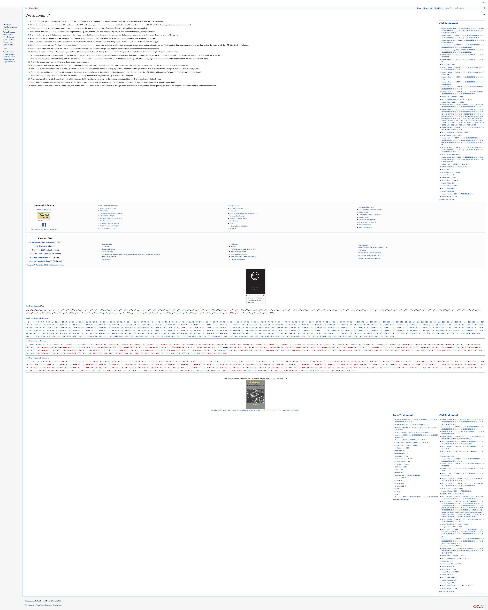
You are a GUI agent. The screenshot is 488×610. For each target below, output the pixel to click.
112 (458, 120)
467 (109, 333)
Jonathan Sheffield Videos (367, 222)
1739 (32, 336)
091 (407, 345)
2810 (267, 336)
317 (376, 327)
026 (126, 345)
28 (455, 30)
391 (238, 330)
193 (299, 325)
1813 (43, 336)
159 (152, 325)
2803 (230, 336)
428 (398, 330)
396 (260, 330)
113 (461, 120)
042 (196, 345)
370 (148, 330)
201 (333, 325)
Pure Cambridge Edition (238, 259)
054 (247, 345)
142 (453, 125)
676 (364, 333)
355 (83, 330)
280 (217, 327)
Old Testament (448, 23)
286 (243, 327)
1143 (447, 333)
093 (416, 345)
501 (256, 333)
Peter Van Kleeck (105, 228)
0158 (286, 347)
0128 (135, 347)
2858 (345, 336)
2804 (236, 336)
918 (437, 333)
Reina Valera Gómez (36, 261)
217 (402, 325)
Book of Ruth (445, 64)
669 (359, 333)
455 (57, 333)
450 (35, 333)
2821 (324, 336)
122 (442, 122)
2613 (157, 336)
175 (221, 325)
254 (104, 327)
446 (476, 330)
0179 (396, 347)
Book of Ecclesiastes (447, 132)
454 (52, 333)
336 (459, 327)
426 (389, 330)
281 (221, 327)
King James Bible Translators (109, 223)
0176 (380, 347)
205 (351, 325)
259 (126, 327)
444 (467, 330)
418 (355, 330)
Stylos (231, 223)
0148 (234, 347)
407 (307, 330)
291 (264, 327)
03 (33, 345)
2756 (194, 336)
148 (469, 125)
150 (475, 125)
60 (474, 114)
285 (238, 327)
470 (122, 333)
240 (44, 327)
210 (372, 325)
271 (178, 327)
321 (394, 327)
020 (101, 345)
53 (461, 114)
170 (199, 325)
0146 (224, 347)
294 (277, 327)
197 (316, 325)
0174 (370, 347)
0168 (338, 347)
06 (43, 345)
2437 (110, 336)
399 (273, 330)
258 (122, 327)
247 (74, 327)
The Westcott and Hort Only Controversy (243, 249)
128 (459, 122)
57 (469, 114)
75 (461, 116)
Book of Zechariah (447, 194)
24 (448, 30)
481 (169, 333)
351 (65, 330)
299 (299, 327)
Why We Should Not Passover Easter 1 (371, 247)
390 (234, 330)
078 (351, 345)
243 (57, 327)
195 (307, 325)
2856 (334, 336)
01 (26, 345)
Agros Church (106, 259)
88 (444, 118)
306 (329, 327)
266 (156, 327)
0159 (291, 347)
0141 (198, 347)
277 (204, 327)
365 (126, 330)
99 (465, 118)
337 (463, 327)
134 (475, 122)
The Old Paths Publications (108, 205)
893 (433, 333)
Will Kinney (362, 250)
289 (256, 327)
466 (104, 333)
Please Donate (43, 209)
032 (152, 345)
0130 (146, 347)
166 (182, 325)
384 (208, 330)
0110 (43, 347)
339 (471, 327)
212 (381, 325)
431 (411, 330)
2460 (131, 336)
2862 (366, 336)
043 (200, 345)
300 (303, 327)
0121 (99, 347)
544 (290, 333)
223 (428, 325)
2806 (246, 336)
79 (469, 116)
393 (247, 330)
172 (208, 325)
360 (104, 330)
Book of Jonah (445, 177)
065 (295, 345)
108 (448, 120)
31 (461, 30)
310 (346, 327)
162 (165, 325)
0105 (473, 345)
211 (377, 325)
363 (117, 330)
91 (450, 118)
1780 (38, 336)
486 (191, 333)
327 (420, 327)
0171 (354, 347)
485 (186, 333)
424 (381, 330)
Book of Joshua (446, 54)
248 (78, 327)
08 (50, 345)
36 (471, 30)
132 (469, 122)
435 (428, 330)
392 (243, 330)
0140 (192, 347)
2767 (209, 336)
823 (381, 333)
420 (363, 330)
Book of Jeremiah (446, 147)
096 (429, 345)
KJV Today (103, 210)
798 (377, 333)
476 (148, 333)
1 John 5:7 (105, 246)
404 (294, 330)
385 (212, 330)
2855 (329, 336)
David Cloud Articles (365, 227)
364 (122, 330)
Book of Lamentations (448, 154)
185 (264, 325)
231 (463, 325)
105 (481, 118)
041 (191, 345)
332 (441, 327)
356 (87, 330)
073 (330, 345)
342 (27, 330)
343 (31, 330)
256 (113, 327)
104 (478, 118)
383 (204, 330)
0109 (38, 347)
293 (273, 327)
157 (143, 325)
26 (452, 30)
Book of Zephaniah (447, 188)
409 (316, 330)
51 (457, 114)
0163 (312, 347)
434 (424, 330)
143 (456, 125)
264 (148, 327)
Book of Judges (446, 59)
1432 (478, 333)
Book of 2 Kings (446, 82)
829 (407, 333)
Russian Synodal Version (40, 257)
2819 (314, 336)
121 (481, 120)
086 (386, 345)
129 (461, 122)
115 (466, 120)
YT (113, 228)
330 (433, 327)
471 (126, 333)
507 (281, 333)
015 (79, 345)
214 (389, 325)
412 (329, 330)
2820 (319, 336)
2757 (199, 336)
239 (40, 327)
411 (325, 330)
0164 (317, 347)
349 (57, 330)
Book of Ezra (445, 96)
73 (457, 116)
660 (351, 333)
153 (126, 325)
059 (269, 345)
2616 (173, 336)
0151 (250, 347)
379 (186, 330)
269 (169, 327)
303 (316, 327)
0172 (359, 347)
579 (303, 333)
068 (308, 345)
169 (195, 325)
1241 (457, 333)
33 (465, 30)
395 (256, 330)
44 (444, 32)
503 (264, 333)
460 (78, 333)
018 (92, 345)
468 (113, 333)
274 (191, 327)
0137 (177, 347)
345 (40, 330)
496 (234, 333)
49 (453, 32)
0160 (297, 347)
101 (470, 118)
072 (325, 345)
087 (390, 345)
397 (264, 330)
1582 (27, 336)
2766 (204, 336)
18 (479, 28)
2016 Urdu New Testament (40, 254)
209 (368, 325)
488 (199, 333)
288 (251, 327)
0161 (302, 347)
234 (476, 325)
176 (225, 325)
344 (35, 330)
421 (368, 330)
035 (165, 345)
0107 (27, 347)
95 (457, 118)
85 (480, 116)
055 (252, 345)
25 (450, 30)
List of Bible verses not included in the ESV (244, 256)
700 (372, 333)
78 (467, 116)
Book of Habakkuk (447, 186)
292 (269, 327)
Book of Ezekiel (446, 157)
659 (346, 333)
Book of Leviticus (446, 40)
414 (338, 330)
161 (160, 325)
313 (359, 327)
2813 (282, 336)
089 (399, 345)
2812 (277, 336)
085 (381, 345)
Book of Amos (445, 172)
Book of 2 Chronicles (447, 92)
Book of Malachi (446, 196)
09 (54, 345)
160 (156, 325)
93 (453, 118)
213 (385, 325)
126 (453, 122)
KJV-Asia (232, 211)
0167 (333, 347)
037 (174, 345)
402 (286, 330)
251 (91, 327)
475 (143, 333)
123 (445, 122)
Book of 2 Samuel (446, 72)
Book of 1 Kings (446, 77)
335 (454, 327)
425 (385, 330)
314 (363, 327)
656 (333, 333)
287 (247, 327)
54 (463, 114)
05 (40, 345)
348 (52, 330)
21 (442, 30)
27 (453, 30)
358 (96, 330)
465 (100, 333)
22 (444, 30)
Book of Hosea (446, 166)
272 (182, 327)
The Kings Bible (105, 221)
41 (480, 30)
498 (243, 333)
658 (342, 333)
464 (96, 333)
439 (446, 330)
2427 (105, 336)
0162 (307, 347)
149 (472, 125)
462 (87, 333)
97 (461, 118)
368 (139, 330)
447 (480, 330)
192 (294, 325)
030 (144, 345)
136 (480, 122)
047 (217, 345)
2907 (386, 336)
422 (372, 330)
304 (320, 327)
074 (334, 345)
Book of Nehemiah (447, 99)
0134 (161, 347)
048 (221, 345)
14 (471, 28)
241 (48, 327)
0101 (452, 345)
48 (452, 32)
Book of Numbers (446, 45)
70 (452, 116)
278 (208, 327)
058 (265, 345)
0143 (208, 347)
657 (338, 333)
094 (420, 345)
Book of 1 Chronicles (447, 87)
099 (442, 345)
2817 (303, 336)
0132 (156, 347)
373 (160, 330)
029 (139, 345)
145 (461, 125)
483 (178, 333)
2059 (64, 336)
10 (464, 28)
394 (251, 330)
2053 (58, 336)
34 (467, 30)
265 (152, 327)
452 (44, 333)
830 (411, 333)
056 (256, 345)
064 (291, 345)
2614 (163, 336)
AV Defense (233, 221)
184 (260, 325)
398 (269, 330)
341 (480, 327)
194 (303, 325)
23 (446, 30)
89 (446, 118)
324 (407, 327)
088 (394, 345)
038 (178, 345)
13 (469, 28)
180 (243, 325)
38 (474, 30)
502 (260, 333)
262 (139, 327)
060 (273, 345)
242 (52, 327)
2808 (256, 336)
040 (187, 345)
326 (415, 327)
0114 (63, 347)
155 (135, 325)
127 (456, 122)
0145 (218, 347)
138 (442, 125)
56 (467, 114)
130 (464, 122)
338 (467, 327)
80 (471, 116)
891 (424, 333)
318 (381, 327)
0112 (53, 347)
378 (182, 330)
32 (463, 30)
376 (173, 330)
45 (446, 32)
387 (221, 330)
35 (469, 30)
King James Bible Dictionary (108, 226)
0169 (344, 347)
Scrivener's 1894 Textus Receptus (45, 250)
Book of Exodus (446, 35)
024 (118, 345)
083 (373, 345)
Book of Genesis (446, 28)
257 (117, 327)
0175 (375, 347)
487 (195, 333)
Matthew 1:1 (234, 244)
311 (351, 327)
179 (238, 325)
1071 (442, 333)
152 (122, 325)
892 (428, 333)
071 (321, 345)
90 (448, 118)
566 (299, 333)
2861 (360, 336)
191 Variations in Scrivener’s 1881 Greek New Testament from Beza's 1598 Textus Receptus (131, 254)
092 (412, 345)
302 (312, 327)
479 (160, 333)
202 (338, 325)
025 (122, 345)
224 (433, 325)
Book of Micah (445, 180)
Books (104, 256)
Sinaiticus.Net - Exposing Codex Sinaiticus (243, 213)
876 (420, 333)
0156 (276, 347)
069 (312, 345)
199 (325, 325)
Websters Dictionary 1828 (238, 218)
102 (473, 118)
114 (463, 120)
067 (304, 345)
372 (156, 330)
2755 (189, 336)
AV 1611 (232, 229)
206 (355, 325)
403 (290, 330)
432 (415, 330)
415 (342, 330)
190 (286, 325)
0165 (323, 347)
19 (481, 28)
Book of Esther (446, 102)
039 (183, 345)
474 (139, 333)
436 (433, 330)
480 (165, 333)
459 (74, 333)
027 (131, 345)
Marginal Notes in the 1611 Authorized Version (45, 265)
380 (191, 330)
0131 (151, 347)
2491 (142, 336)
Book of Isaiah (445, 138)
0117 (78, 347)
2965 (392, 336)
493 (221, 333)
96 (459, 118)
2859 (350, 336)
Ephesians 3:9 (363, 245)
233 (471, 325)
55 (465, 114)
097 (433, 345)
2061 (74, 336)
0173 (364, 347)
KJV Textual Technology (366, 219)
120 (478, 120)
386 (217, 330)
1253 (462, 333)
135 (477, 122)
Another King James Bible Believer (110, 213)
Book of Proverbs (446, 127)
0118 (83, 347)
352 (70, 330)
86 (482, 116)
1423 (468, 333)
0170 (349, 347)
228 (450, 325)
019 (96, 345)
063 (286, 345)
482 (173, 333)
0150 (245, 347)
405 (299, 330)
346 (44, 330)
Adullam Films (363, 217)
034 (161, 345)
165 (178, 325)
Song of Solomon (446, 135)
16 (475, 28)
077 (347, 345)
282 (225, 327)
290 (260, 327)
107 (445, 120)
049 (226, 345)
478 (156, 333)
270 (173, 327)
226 (441, 325)
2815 (293, 336)
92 (452, 118)
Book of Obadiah (446, 175)
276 (199, 327)
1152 (452, 333)
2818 (308, 336)
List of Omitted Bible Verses (239, 254)
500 (251, 333)
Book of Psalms (446, 109)
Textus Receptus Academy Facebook (43, 229)
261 (135, 327)
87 (442, 118)
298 (294, 327)
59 (473, 114)
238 (35, 327)
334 (450, 327)
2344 (95, 336)
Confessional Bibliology (366, 207)
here (251, 302)
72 (455, 116)
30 (459, 30)
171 (204, 325)
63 (480, 114)
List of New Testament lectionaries (369, 258)
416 (346, 330)
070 (317, 345)
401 (281, 330)
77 (465, 116)
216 (398, 325)
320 (389, 327)
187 (273, 325)
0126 (125, 347)
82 (474, 116)
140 (448, 125)
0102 (457, 345)
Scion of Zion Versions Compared (369, 214)
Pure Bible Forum (364, 225)
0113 (58, 347)
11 (466, 28)
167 (186, 325)
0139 (187, 347)
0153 (260, 347)
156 (139, 325)
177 (230, 325)
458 (70, 333)
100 (467, 118)
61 (476, 114)
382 (199, 330)
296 (286, 327)
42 (482, 30)
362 (113, 330)
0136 (172, 347)
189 (281, 325)
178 (234, 325)
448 (27, 333)
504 (269, 333)
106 (442, 120)
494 (225, 333)
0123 (109, 347)
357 (91, 330)
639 (316, 333)
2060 (69, 336)
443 (463, 330)
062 (282, 345)
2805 (241, 336)
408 (312, 330)
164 (173, 325)
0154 (265, 347)
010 (57, 345)
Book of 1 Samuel (446, 67)
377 (178, 330)
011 (62, 345)
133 (472, 122)
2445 (121, 336)
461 (83, 333)
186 (269, 325)
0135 (166, 347)
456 (61, 333)
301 (307, 327)
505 (273, 333)
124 (448, 122)
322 (398, 327)
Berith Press (233, 206)
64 (482, 114)
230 (459, 325)
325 (411, 327)
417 (350, 330)
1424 (473, 333)
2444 (116, 336)
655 (329, 333)
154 (130, 325)
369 (143, 330)
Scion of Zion (363, 212)
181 (247, 325)
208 (364, 325)
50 (455, 32)
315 (368, 327)
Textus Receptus (107, 251)
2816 (298, 336)
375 (169, 330)
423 (376, 330)
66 (444, 116)
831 (415, 333)
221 (420, 325)
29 (457, 30)
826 (394, 333)
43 (442, 32)
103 (475, 118)
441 (454, 330)
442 (459, 330)
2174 (84, 336)
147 (467, 125)
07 (47, 345)
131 (467, 122)
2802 (225, 336)
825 (389, 333)
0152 (255, 347)
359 (100, 330)
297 (290, 327)
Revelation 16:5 (107, 244)
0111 (48, 347)
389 (230, 330)
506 (277, 333)
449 (31, 333)
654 (325, 333)
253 (100, 327)
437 (437, 330)
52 (459, 114)
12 (468, 28)
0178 (390, 347)
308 (338, 327)
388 (225, 330)
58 (471, 114)
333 (446, 327)
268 (165, 327)
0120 (93, 347)
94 (455, 118)
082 (368, 345)
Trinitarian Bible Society (237, 216)
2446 (126, 336)
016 (83, 345)
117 (471, 120)
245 (65, 327)
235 (480, 325)
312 (355, 327)
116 (468, 120)
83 (476, 116)
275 (195, 327)
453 (48, 333)
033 (157, 345)
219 (411, 325)
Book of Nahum (446, 183)
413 (333, 330)
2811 (272, 336)
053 (243, 345)
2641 (178, 336)
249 (83, 327)
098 (438, 345)
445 (471, 330)
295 (281, 327)
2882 (381, 336)
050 (230, 345)
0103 (462, 345)
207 (359, 325)
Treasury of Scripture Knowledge (110, 218)
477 (152, 333)
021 (105, 345)
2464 (137, 336)
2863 (371, 336)
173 (212, 325)
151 (117, 325)
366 (130, 330)
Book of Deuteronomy (448, 50)
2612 (152, 336)
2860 (355, 336)
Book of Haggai (446, 191)
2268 (90, 336)
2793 (220, 336)
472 (130, 333)
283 (230, 327)
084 (377, 345)
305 (325, 327)
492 (217, 333)
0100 (447, 345)
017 (88, 345)
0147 (229, 347)
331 (437, 327)
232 (467, 325)
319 (385, 327)
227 (446, 325)
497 (238, 333)
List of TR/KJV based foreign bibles (370, 253)
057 (260, 345)
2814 (287, 336)
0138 (182, 347)
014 (75, 345)
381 (195, 330)
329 (428, 327)
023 (113, 345)
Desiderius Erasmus (108, 249)
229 (454, 325)
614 (312, 333)
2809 (262, 336)
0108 (32, 347)
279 (212, 327)
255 (109, 327)
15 (473, 28)
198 (320, 325)
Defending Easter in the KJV (238, 226)
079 (355, 345)
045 (209, 345)
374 (165, 330)
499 (247, 333)
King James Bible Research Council (370, 209)
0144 (213, 347)
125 (450, 122)
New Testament (450, 199)
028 (135, 345)
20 (483, 28)
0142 (203, 347)
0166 (328, 347)
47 (450, 32)
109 (450, 120)
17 (477, 28)
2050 (53, 336)
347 (48, 330)
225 (437, 325)
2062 (79, 336)
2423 (100, 336)
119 (476, 120)
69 (450, 116)
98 (463, 118)
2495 (147, 336)
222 (424, 325)
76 (463, 116)
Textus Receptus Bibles (107, 208)
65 (442, 116)
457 (65, 333)
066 (299, 345)
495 (230, 333)
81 (473, 116)
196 (312, 325)
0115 (68, 347)
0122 (104, 347)
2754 (183, 336)
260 (130, 327)
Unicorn (233, 246)
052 (239, 345)
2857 (340, 336)
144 (459, 125)
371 (152, 330)
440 (450, 330)
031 (148, 345)
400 (277, 330)
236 (27, 327)
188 (277, 325)
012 (66, 345)
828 (402, 333)
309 (342, 327)
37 (473, 30)
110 (453, 120)
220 (415, 325)
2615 (168, 336)
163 (169, 325)
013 (70, 345)
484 (182, 333)
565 (294, 333)
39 (476, 30)
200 (329, 325)
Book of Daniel (445, 164)
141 (450, 125)
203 (342, 325)
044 (204, 345)
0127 (130, 347)
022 (109, 345)
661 (355, 333)
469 (117, 333)
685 (368, 333)
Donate (40, 220)
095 (425, 345)
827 (398, 333)
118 (473, 120)
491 (212, 333)
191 (290, 325)
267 (160, 327)
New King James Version (238, 251)
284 (234, 327)
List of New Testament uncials (36, 341)
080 (360, 345)
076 (342, 345)
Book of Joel (445, 169)
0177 (385, 347)
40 (478, 30)
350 (61, 330)
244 (61, 327)
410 (320, 330)
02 (30, 345)
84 (478, 116)
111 (456, 120)
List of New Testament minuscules (369, 255)
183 (256, 325)
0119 (88, 347)
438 (441, 330)
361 (109, 330)
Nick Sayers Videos (236, 208)
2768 (215, 336)
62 (478, 114)
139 (445, 125)
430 (407, 330)
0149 (239, 347)
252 (96, 327)
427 (394, 330)
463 (91, 333)
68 (448, 116)
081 (364, 345)
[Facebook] (44, 225)
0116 (73, 347)
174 (217, 325)
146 (464, 125)
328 (424, 327)
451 (40, 333)
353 (74, 330)
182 (251, 325)
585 (307, 333)
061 (278, 345)
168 (191, 325)
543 (286, 333)
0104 (468, 345)
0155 (271, 347)
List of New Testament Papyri (35, 306)
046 (213, 345)
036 (170, 345)
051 (234, 345)
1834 (48, 336)
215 (394, 325)
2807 (251, 336)
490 (208, 333)
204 (346, 325)
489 (204, 333)
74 (459, 116)
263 (143, 327)
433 (420, 330)
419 (359, 330)
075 (338, 345)
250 (87, 327)
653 (320, 333)
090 (403, 345)
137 (483, 122)
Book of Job (445, 105)
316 (372, 327)
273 (186, 327)
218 (407, 325)
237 (31, 327)
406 (303, 330)
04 (37, 345)
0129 (140, 347)
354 (78, 330)
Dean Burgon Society (106, 215)
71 (453, 116)
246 (70, 327)
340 (476, 327)
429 (402, 330)
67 (446, 116)
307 (333, 327)
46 (448, 32)
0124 (114, 347)
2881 (376, 336)
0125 (119, 347)
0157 (281, 347)
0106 (478, 345)
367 (135, 330)
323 (402, 327)
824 (385, 333)
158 (148, 325)
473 (135, 333)
